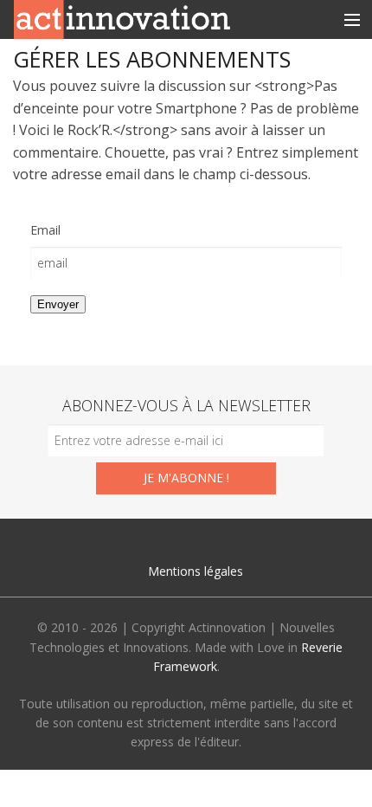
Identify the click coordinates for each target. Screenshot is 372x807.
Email (45, 230)
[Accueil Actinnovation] (122, 18)
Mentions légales (195, 571)
